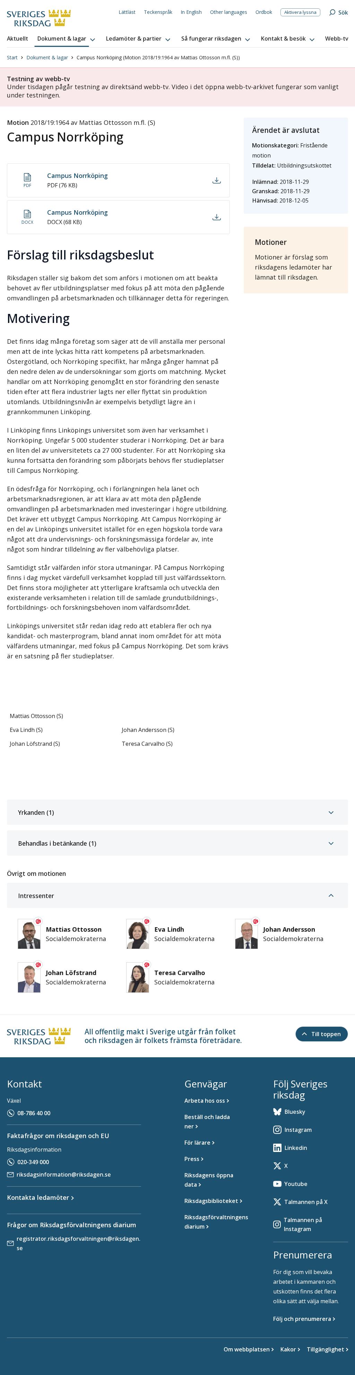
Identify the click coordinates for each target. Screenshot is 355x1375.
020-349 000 (33, 1162)
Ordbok (264, 12)
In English (191, 12)
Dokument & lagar (47, 57)
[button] (67, 39)
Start (12, 57)
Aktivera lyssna (300, 12)
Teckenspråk (158, 12)
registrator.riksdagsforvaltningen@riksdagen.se (78, 1243)
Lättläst (127, 12)
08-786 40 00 (33, 1113)
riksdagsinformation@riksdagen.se (64, 1174)
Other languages (228, 12)
